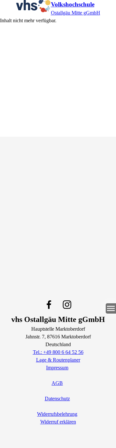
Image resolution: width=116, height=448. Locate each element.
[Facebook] (49, 305)
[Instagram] (67, 305)
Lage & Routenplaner (58, 360)
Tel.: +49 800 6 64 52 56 (58, 352)
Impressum (57, 367)
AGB (57, 383)
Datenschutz (57, 398)
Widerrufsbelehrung (57, 414)
